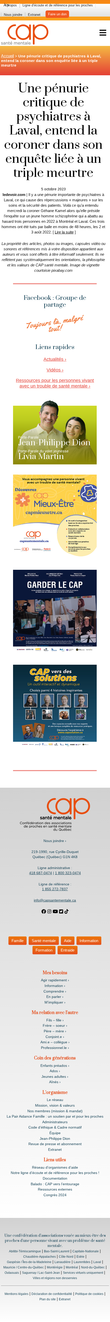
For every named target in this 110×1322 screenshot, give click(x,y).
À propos (10, 5)
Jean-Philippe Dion (55, 1138)
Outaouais (12, 1273)
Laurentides (82, 1262)
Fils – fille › (55, 1020)
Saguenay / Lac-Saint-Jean (41, 1273)
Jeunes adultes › (54, 1076)
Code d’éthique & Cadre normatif (55, 1127)
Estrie (80, 1256)
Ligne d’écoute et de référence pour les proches (58, 5)
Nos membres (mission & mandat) (55, 1111)
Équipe (55, 1133)
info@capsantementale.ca (55, 900)
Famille (18, 940)
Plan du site (47, 1299)
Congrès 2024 (55, 1195)
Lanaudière (62, 1262)
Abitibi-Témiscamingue (25, 1251)
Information (89, 940)
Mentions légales (16, 1294)
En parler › (54, 997)
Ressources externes (55, 1189)
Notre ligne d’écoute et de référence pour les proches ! (55, 1173)
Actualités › (54, 359)
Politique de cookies (89, 1294)
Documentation (55, 1178)
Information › (55, 986)
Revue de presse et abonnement (55, 1144)
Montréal (72, 1267)
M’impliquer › (55, 1002)
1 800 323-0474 (68, 873)
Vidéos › (55, 370)
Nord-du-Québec (93, 1267)
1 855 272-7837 (55, 889)
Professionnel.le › (55, 1048)
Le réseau (55, 1100)
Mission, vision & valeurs (55, 1105)
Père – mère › (55, 1031)
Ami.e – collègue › (55, 1042)
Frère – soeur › (55, 1025)
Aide (67, 940)
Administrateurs (55, 1122)
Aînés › (55, 1082)
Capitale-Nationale (85, 1251)
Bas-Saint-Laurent (56, 1251)
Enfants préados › (54, 1066)
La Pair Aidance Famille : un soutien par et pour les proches (55, 1116)
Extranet (34, 15)
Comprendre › (54, 991)
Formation (44, 950)
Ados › (55, 1071)
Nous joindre (13, 15)
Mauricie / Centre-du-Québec (23, 1267)
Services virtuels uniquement (83, 1273)
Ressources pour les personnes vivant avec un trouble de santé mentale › (55, 383)
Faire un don (57, 14)
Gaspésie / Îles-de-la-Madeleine (29, 1262)
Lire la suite (64, 232)
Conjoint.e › (55, 1037)
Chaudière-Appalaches (39, 1256)
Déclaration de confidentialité (51, 1294)
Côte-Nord (66, 1256)
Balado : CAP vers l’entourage (55, 1184)
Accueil (7, 56)
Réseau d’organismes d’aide (55, 1167)
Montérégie (55, 1267)
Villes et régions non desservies (55, 1278)
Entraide (67, 950)
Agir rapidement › (55, 980)
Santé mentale (44, 940)
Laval (97, 1262)
